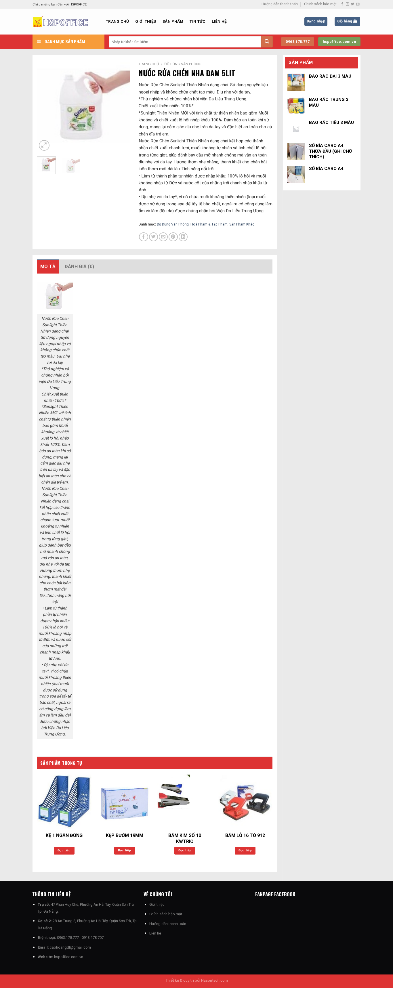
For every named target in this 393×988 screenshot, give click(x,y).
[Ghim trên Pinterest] (173, 236)
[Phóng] (44, 145)
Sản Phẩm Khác (241, 224)
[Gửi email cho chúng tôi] (357, 4)
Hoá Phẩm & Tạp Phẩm (209, 224)
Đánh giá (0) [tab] (79, 266)
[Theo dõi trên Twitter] (352, 4)
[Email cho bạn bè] (163, 236)
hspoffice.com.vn (68, 957)
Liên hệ (219, 21)
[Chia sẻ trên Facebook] (143, 236)
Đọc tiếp (64, 850)
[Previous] (46, 105)
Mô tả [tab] (48, 266)
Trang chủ (117, 21)
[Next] (121, 105)
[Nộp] (267, 41)
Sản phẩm (173, 21)
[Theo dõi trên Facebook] (342, 4)
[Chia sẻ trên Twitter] (153, 236)
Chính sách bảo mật (320, 4)
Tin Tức (197, 21)
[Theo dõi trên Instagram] (347, 4)
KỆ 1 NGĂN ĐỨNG (64, 835)
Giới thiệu (145, 21)
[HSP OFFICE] (65, 21)
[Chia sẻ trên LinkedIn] (183, 236)
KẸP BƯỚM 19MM (124, 835)
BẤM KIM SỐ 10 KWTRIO (184, 838)
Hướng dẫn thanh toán (280, 4)
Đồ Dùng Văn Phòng (182, 64)
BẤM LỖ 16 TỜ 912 (245, 835)
